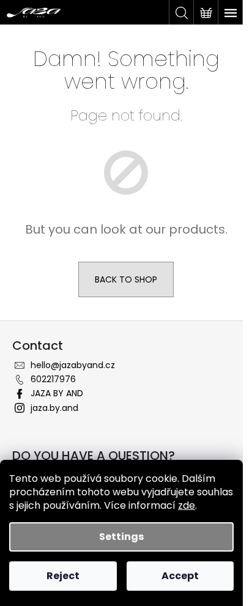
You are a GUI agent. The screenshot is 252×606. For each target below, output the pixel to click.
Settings (121, 537)
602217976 (53, 379)
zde (186, 505)
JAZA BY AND (57, 393)
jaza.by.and (54, 408)
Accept (180, 576)
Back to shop (126, 279)
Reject (63, 576)
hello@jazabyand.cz (73, 365)
